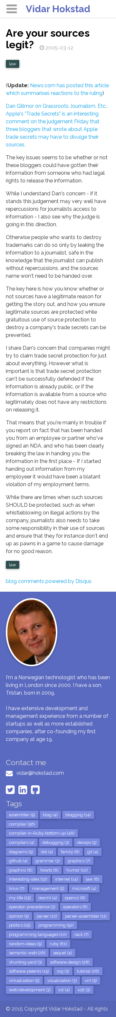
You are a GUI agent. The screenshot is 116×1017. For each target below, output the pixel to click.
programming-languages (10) (38, 934)
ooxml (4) (48, 897)
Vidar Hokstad (58, 8)
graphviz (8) (21, 870)
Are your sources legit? (48, 38)
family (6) (70, 851)
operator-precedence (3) (32, 906)
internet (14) (66, 879)
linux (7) (16, 888)
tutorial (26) (88, 971)
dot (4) (47, 851)
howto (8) (49, 870)
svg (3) (63, 971)
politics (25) (20, 925)
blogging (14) (78, 814)
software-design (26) (70, 962)
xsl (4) (64, 989)
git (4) (92, 851)
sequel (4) (62, 952)
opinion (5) (19, 916)
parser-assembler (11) (86, 916)
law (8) (92, 879)
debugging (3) (55, 842)
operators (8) (75, 906)
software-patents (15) (29, 971)
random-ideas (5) (25, 943)
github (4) (18, 860)
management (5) (48, 888)
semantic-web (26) (27, 952)
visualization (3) (62, 980)
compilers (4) (21, 842)
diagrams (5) (21, 851)
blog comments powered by (49, 581)
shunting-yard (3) (25, 962)
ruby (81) (58, 943)
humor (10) (77, 870)
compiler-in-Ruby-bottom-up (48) (42, 833)
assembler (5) (22, 814)
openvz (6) (75, 897)
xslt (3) (84, 989)
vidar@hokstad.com (40, 773)
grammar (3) (47, 860)
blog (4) (50, 814)
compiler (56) (22, 824)
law (12, 63)
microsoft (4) (84, 888)
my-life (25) (20, 897)
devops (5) (87, 842)
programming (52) (56, 925)
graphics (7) (79, 860)
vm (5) (91, 980)
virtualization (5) (24, 980)
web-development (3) (30, 989)
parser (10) (47, 916)
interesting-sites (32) (28, 879)
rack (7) (81, 934)
